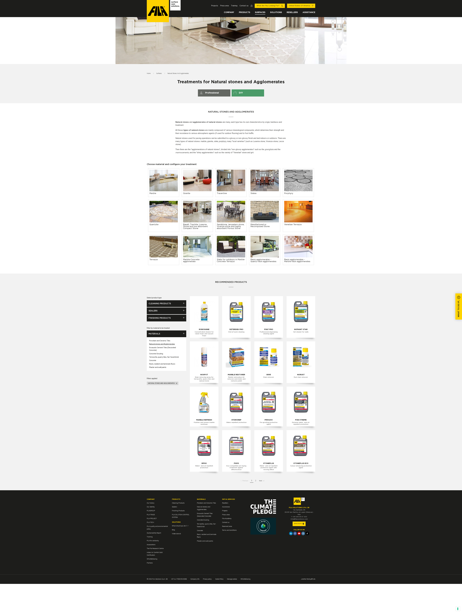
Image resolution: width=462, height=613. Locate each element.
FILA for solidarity (153, 541)
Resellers (292, 12)
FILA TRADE (151, 515)
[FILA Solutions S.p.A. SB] (164, 11)
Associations (151, 544)
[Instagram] (303, 533)
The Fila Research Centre (155, 548)
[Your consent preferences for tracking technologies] (458, 609)
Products (244, 12)
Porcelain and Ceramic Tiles (159, 341)
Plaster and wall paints (157, 367)
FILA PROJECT (152, 518)
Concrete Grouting (156, 354)
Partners (150, 563)
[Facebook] (295, 533)
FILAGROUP (151, 511)
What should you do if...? (180, 526)
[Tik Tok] (307, 533)
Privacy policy (207, 579)
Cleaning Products (160, 304)
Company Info (194, 579)
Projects (214, 6)
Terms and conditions (229, 530)
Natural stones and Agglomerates (162, 344)
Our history (150, 503)
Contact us (244, 6)
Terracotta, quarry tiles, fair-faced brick (164, 357)
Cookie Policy (219, 579)
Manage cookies (232, 579)
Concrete (152, 360)
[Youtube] (299, 533)
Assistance (309, 12)
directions (298, 523)
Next (261, 481)
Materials (154, 334)
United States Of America (300, 6)
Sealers (153, 311)
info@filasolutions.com (299, 519)
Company (229, 12)
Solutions (276, 12)
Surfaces (260, 12)
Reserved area (227, 526)
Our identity (151, 507)
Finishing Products (160, 318)
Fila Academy (226, 518)
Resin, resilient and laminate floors (162, 364)
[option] (231, 40)
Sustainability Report (154, 533)
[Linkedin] (291, 533)
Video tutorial (176, 534)
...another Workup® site (307, 579)
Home (149, 73)
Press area (224, 6)
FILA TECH (150, 522)
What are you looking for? (268, 6)
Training (234, 6)
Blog (173, 530)
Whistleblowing (152, 559)
